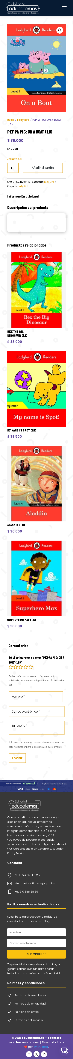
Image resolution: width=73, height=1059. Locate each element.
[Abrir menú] (64, 8)
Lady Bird (23, 120)
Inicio (10, 120)
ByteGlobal (41, 1047)
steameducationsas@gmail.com (37, 883)
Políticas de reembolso (30, 995)
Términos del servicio (29, 1020)
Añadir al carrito (43, 167)
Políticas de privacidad (30, 1003)
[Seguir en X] (36, 1054)
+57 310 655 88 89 (26, 892)
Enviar (17, 758)
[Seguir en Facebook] (29, 1054)
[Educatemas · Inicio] (23, 7)
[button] (59, 30)
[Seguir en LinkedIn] (44, 1054)
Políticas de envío (27, 1012)
